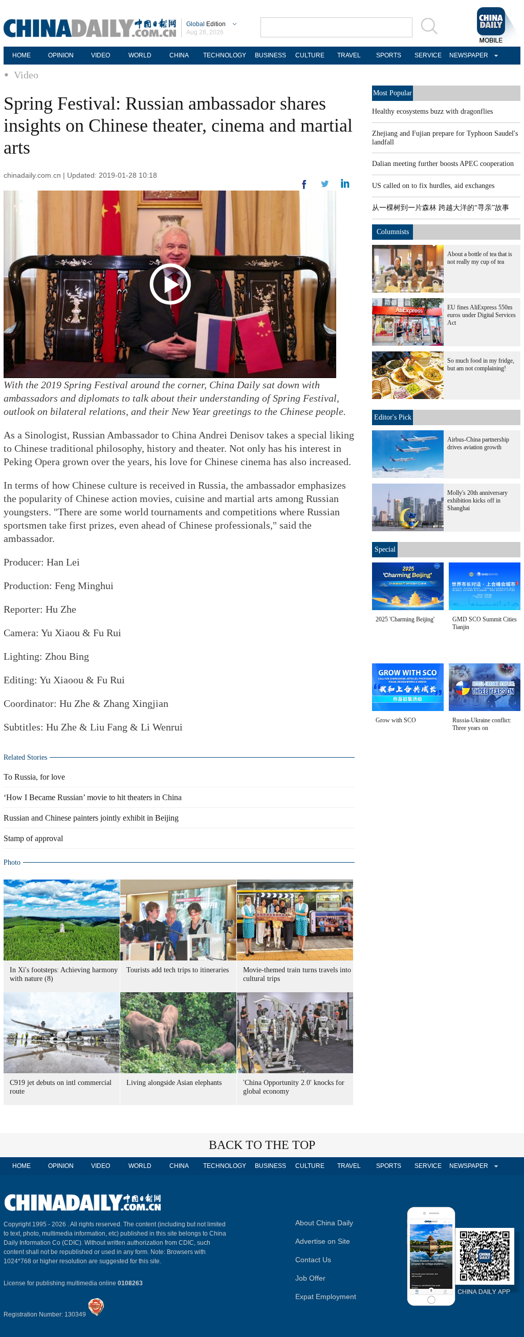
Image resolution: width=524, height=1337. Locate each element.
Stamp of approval (33, 838)
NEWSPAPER (467, 55)
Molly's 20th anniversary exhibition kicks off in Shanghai (477, 500)
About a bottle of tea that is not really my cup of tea (479, 257)
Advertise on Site (322, 1241)
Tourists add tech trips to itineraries (177, 970)
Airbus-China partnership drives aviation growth (478, 443)
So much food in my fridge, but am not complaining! (480, 364)
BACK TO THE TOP (262, 1145)
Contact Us (313, 1260)
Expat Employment (325, 1296)
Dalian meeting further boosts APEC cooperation (443, 164)
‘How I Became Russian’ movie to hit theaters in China (93, 797)
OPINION (61, 55)
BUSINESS (270, 55)
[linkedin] (325, 187)
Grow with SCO (396, 720)
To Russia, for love (34, 776)
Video (26, 74)
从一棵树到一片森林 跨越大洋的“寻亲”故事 (440, 208)
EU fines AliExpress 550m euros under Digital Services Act (481, 315)
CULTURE (309, 55)
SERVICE (428, 55)
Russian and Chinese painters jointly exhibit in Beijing (91, 817)
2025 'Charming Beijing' (405, 619)
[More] (304, 188)
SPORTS (388, 55)
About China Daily (324, 1223)
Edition (206, 24)
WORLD (139, 55)
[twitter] (345, 186)
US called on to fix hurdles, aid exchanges (433, 186)
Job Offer (310, 1278)
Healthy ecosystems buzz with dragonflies (432, 111)
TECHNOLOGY (224, 55)
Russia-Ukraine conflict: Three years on (481, 724)
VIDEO (100, 55)
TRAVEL (349, 55)
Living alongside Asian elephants (174, 1083)
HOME (21, 55)
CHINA (179, 55)
